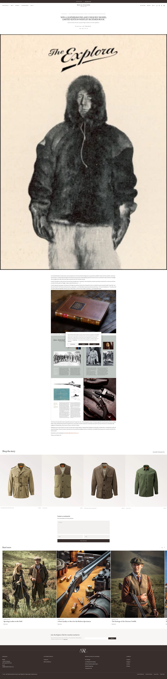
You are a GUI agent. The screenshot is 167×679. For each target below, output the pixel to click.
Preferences (72, 344)
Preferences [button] (69, 341)
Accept (94, 344)
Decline (83, 344)
